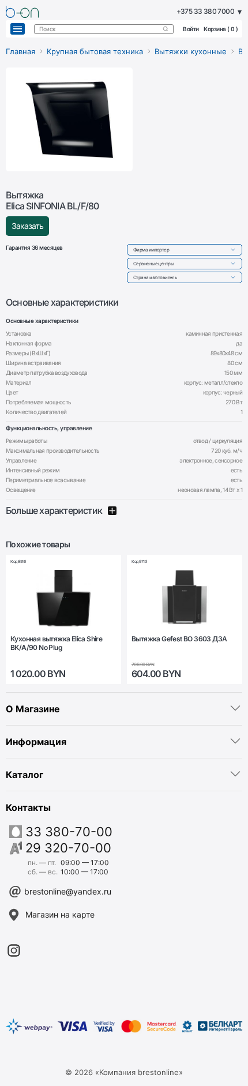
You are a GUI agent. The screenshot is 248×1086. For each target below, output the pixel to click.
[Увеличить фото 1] (69, 119)
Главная (20, 51)
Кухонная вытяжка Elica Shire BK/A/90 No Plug (56, 643)
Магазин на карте (60, 914)
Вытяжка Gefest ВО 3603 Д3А (179, 639)
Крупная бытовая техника (95, 51)
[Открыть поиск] (165, 29)
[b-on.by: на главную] (22, 12)
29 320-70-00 (68, 847)
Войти (191, 28)
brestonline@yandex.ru (67, 891)
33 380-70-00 (68, 831)
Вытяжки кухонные (191, 51)
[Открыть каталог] (17, 29)
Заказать (27, 226)
